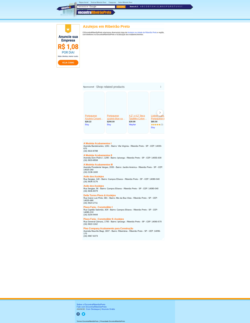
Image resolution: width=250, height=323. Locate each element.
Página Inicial (83, 2)
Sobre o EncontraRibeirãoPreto (91, 304)
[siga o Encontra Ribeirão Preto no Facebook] (78, 315)
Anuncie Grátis (108, 309)
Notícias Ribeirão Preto (98, 2)
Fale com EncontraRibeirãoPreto (92, 307)
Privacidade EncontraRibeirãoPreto (112, 321)
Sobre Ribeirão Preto (125, 2)
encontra (94, 12)
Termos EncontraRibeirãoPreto (87, 321)
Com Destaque (93, 309)
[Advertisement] (123, 57)
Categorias (112, 2)
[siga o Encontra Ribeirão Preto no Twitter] (83, 315)
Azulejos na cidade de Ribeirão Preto (142, 32)
